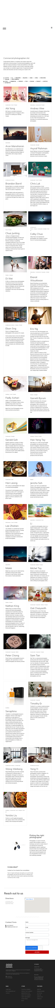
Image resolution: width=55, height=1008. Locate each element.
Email (26, 927)
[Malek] (15, 554)
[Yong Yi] (40, 755)
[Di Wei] (15, 264)
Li (31, 523)
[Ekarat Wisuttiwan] (40, 262)
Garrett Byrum (38, 398)
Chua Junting (12, 233)
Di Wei (9, 278)
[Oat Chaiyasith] (40, 594)
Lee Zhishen (12, 525)
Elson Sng (11, 328)
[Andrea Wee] (40, 94)
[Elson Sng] (15, 314)
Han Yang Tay (37, 439)
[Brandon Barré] (15, 169)
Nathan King (12, 605)
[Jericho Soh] (40, 468)
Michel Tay (36, 568)
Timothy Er (36, 703)
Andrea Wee (37, 108)
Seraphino (11, 711)
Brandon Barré (14, 183)
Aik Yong (10, 108)
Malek (9, 568)
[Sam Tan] (40, 641)
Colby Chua (36, 233)
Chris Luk (35, 183)
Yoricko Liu (11, 815)
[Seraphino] (15, 693)
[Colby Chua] (40, 217)
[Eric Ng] (40, 315)
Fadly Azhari (12, 397)
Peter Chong (12, 655)
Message (27, 937)
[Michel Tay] (40, 554)
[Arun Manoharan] (15, 133)
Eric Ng (34, 328)
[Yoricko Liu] (15, 799)
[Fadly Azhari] (15, 383)
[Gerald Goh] (15, 425)
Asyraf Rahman (38, 148)
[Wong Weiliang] (15, 755)
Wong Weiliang (14, 768)
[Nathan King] (15, 593)
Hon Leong (11, 482)
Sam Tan (35, 655)
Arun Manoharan (15, 146)
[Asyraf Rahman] (40, 134)
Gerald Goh (12, 439)
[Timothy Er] (40, 689)
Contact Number (29, 932)
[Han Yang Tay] (40, 425)
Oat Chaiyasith (38, 608)
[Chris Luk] (40, 169)
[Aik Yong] (15, 94)
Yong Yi (34, 768)
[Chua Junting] (15, 219)
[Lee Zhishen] (15, 511)
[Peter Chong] (15, 641)
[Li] (40, 510)
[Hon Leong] (15, 468)
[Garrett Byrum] (40, 384)
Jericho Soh (36, 483)
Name (26, 922)
